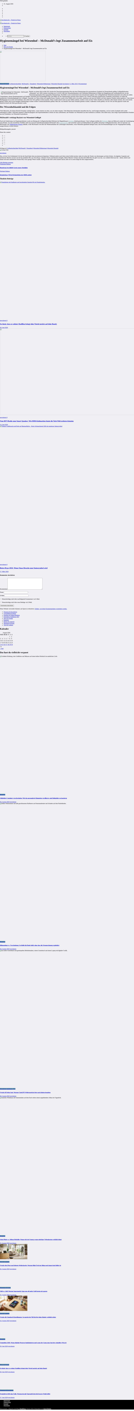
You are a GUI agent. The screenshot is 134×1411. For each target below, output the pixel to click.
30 (12, 644)
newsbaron (66, 84)
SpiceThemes (47, 1408)
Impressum (7, 26)
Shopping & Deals (9, 623)
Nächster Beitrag (5, 171)
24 (1, 644)
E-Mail (2, 595)
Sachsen (71, 121)
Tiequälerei (33, 84)
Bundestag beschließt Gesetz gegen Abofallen (14, 167)
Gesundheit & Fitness (10, 613)
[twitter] (4, 137)
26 (4, 644)
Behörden (105, 121)
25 (3, 644)
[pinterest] (4, 142)
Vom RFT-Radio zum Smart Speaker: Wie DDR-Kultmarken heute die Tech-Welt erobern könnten (37, 421)
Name (2, 592)
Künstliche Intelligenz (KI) (11, 617)
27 (6, 644)
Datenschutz (7, 28)
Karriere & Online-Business (12, 615)
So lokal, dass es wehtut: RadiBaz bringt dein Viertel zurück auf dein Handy (28, 324)
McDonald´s (25, 84)
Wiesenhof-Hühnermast (43, 84)
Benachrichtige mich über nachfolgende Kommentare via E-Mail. (21, 599)
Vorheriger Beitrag (5, 164)
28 (8, 644)
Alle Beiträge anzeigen (6, 162)
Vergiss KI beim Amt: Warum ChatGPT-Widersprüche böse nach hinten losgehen (25, 1092)
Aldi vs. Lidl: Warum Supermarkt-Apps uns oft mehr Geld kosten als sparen (23, 1291)
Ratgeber (6, 620)
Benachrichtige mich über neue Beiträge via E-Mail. (17, 602)
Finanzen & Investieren (10, 612)
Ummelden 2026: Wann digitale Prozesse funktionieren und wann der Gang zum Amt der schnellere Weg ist (33, 1342)
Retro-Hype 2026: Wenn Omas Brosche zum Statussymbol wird (23, 568)
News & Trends (4, 84)
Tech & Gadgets (8, 625)
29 (10, 644)
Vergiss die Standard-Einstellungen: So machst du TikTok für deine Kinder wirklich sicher (28, 1317)
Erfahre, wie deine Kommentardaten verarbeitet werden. (51, 609)
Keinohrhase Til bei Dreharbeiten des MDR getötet (16, 175)
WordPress (23, 1408)
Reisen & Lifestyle (9, 622)
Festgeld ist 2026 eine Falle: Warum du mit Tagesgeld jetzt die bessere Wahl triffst (25, 1394)
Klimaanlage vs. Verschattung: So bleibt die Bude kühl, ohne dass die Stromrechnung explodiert (29, 945)
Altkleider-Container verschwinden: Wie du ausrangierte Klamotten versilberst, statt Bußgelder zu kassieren (33, 798)
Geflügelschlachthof (15, 84)
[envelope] (4, 140)
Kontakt (6, 29)
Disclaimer (7, 31)
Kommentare (3, 589)
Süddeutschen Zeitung (16, 124)
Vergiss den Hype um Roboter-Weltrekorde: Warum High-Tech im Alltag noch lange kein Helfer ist (30, 1265)
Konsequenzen (63, 123)
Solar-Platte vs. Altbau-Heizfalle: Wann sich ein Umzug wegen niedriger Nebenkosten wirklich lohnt (31, 1239)
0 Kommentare (82, 84)
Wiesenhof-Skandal (56, 84)
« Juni (1, 648)
